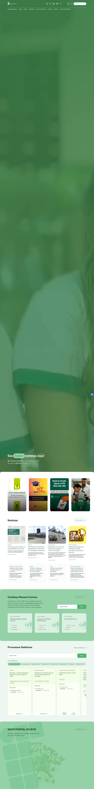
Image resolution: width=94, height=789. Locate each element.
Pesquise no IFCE (63, 664)
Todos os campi (80, 729)
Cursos (20, 9)
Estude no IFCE (54, 664)
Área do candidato (63, 713)
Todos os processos (80, 648)
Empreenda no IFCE (36, 664)
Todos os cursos (80, 597)
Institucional (31, 9)
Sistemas (56, 9)
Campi (25, 9)
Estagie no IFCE (45, 664)
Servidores (71, 664)
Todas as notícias (80, 520)
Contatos (50, 9)
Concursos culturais (25, 664)
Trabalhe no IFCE (79, 664)
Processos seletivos (12, 9)
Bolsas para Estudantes (14, 664)
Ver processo (19, 713)
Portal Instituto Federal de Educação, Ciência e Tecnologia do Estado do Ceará (13, 3)
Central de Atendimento (65, 9)
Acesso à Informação (41, 9)
